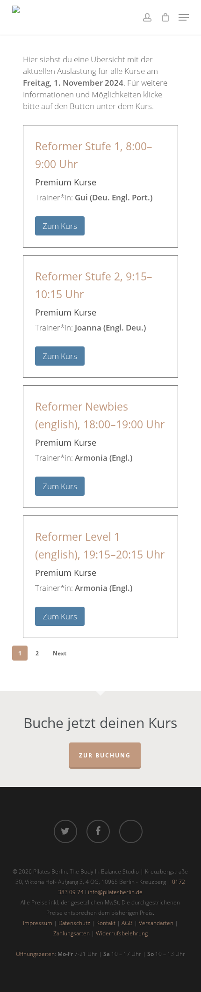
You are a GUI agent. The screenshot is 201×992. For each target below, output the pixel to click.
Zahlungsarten (71, 933)
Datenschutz (74, 923)
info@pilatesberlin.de (115, 892)
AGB (127, 923)
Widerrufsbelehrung (122, 933)
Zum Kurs (60, 225)
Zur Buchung (105, 755)
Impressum (37, 923)
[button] (184, 17)
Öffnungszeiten (35, 954)
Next (59, 653)
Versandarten (156, 923)
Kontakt (105, 923)
